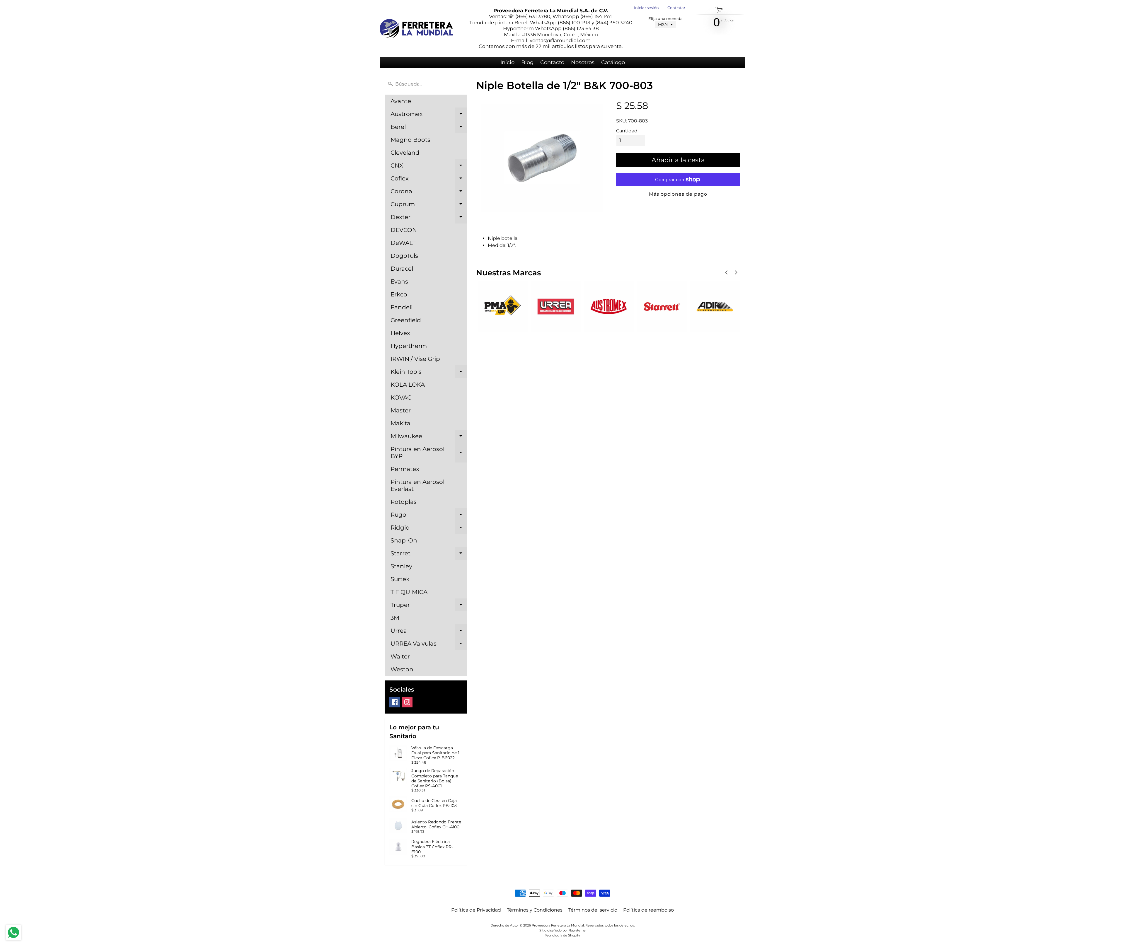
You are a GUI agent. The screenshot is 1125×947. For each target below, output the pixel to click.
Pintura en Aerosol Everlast (417, 485)
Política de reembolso (648, 910)
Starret (429, 555)
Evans (399, 281)
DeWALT (403, 242)
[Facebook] (394, 702)
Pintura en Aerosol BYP (429, 453)
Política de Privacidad (476, 910)
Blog (527, 62)
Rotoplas (404, 501)
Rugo (429, 516)
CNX (429, 167)
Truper (429, 606)
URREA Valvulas (429, 645)
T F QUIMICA (409, 591)
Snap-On (404, 540)
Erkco (399, 294)
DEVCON (404, 229)
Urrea (429, 632)
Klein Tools (429, 373)
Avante (401, 101)
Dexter (429, 218)
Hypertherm (409, 345)
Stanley (401, 566)
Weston (402, 669)
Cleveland (405, 152)
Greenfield (406, 320)
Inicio (507, 62)
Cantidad (627, 131)
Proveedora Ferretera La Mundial (558, 925)
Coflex (429, 180)
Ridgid (429, 529)
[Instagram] (407, 702)
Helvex (400, 333)
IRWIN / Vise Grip (415, 358)
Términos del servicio (592, 910)
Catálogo (613, 62)
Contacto (552, 62)
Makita (400, 423)
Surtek (400, 579)
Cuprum (429, 206)
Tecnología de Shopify (562, 935)
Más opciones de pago (678, 194)
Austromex (429, 115)
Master (401, 410)
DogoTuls (404, 255)
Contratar (676, 8)
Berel (429, 128)
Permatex (405, 468)
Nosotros (582, 62)
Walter (400, 656)
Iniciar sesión (646, 8)
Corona (429, 193)
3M (395, 617)
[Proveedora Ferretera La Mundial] (416, 28)
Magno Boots (410, 139)
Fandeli (401, 307)
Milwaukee (429, 438)
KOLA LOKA (408, 384)
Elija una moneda (665, 18)
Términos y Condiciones (534, 910)
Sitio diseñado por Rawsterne (562, 930)
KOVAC (401, 397)
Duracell (403, 268)
